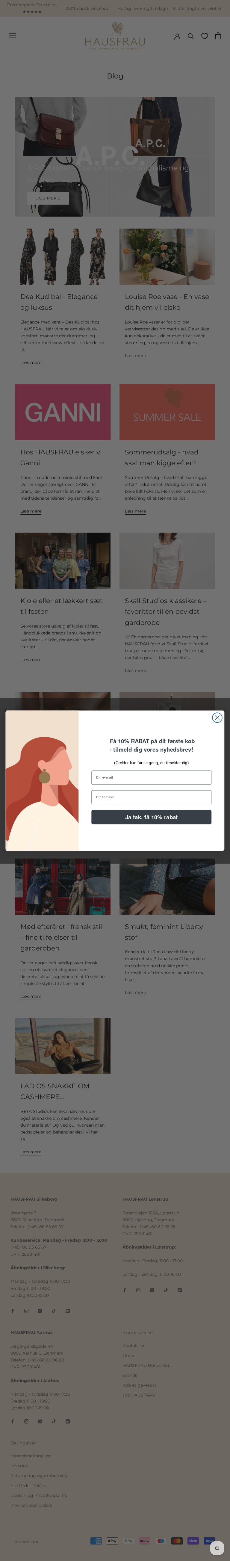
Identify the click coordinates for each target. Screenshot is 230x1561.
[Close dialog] (217, 718)
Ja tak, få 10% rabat (151, 817)
